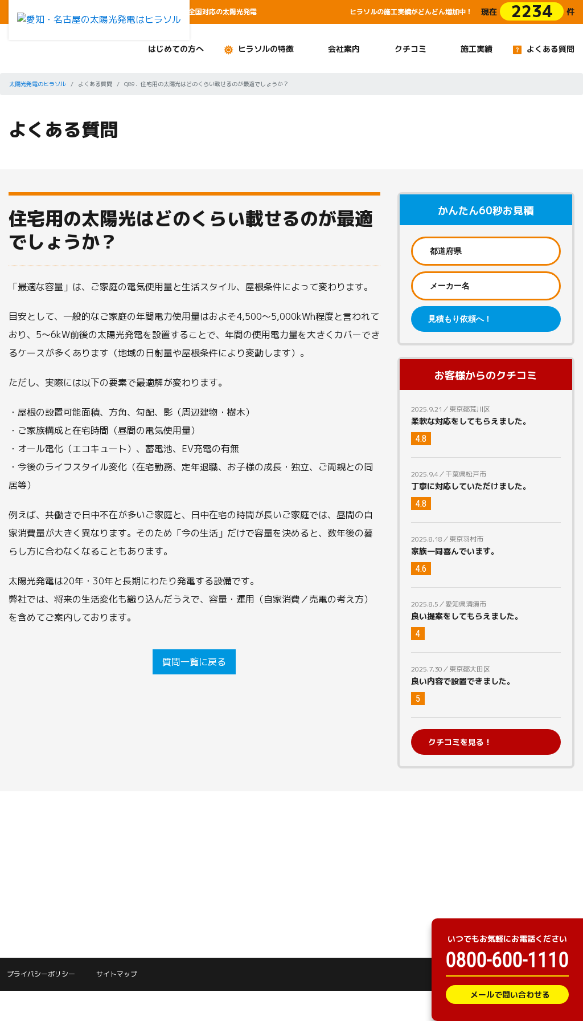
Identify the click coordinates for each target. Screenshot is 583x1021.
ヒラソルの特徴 (266, 48)
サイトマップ (116, 974)
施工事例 (121, 852)
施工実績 (476, 48)
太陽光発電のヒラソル (37, 84)
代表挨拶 (217, 852)
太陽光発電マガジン (42, 886)
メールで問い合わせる (510, 994)
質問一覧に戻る (194, 662)
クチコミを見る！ (460, 742)
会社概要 (217, 872)
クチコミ (410, 48)
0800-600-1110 (507, 960)
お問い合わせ (322, 819)
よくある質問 (550, 48)
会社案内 (344, 48)
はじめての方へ (176, 48)
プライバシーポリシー (41, 974)
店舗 (210, 891)
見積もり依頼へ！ (460, 318)
